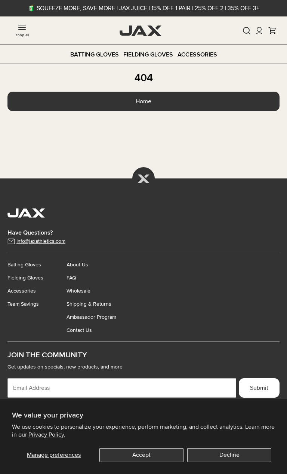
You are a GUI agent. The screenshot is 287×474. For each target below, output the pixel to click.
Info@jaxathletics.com (40, 241)
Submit (259, 388)
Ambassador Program (91, 317)
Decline (229, 455)
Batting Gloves (94, 54)
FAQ (71, 278)
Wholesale (78, 291)
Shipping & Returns (89, 304)
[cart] (272, 30)
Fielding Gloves (148, 54)
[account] (259, 30)
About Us (77, 265)
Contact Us (79, 330)
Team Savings (23, 304)
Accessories (197, 54)
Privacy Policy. (46, 434)
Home (143, 101)
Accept (141, 455)
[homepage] (140, 30)
